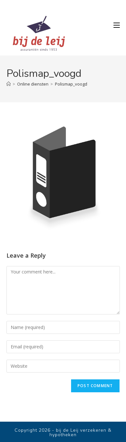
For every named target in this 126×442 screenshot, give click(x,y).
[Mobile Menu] (116, 25)
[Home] (8, 84)
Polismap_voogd (71, 84)
